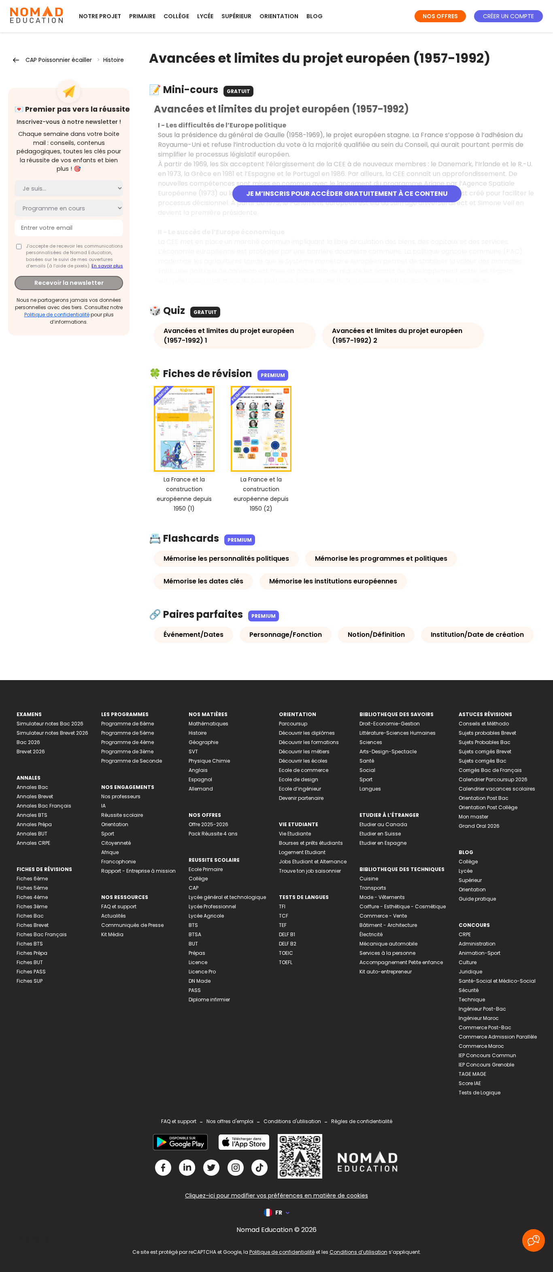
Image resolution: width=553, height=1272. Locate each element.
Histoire (113, 60)
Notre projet (100, 16)
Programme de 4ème (127, 742)
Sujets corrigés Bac (482, 760)
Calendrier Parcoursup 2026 (493, 779)
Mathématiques (208, 723)
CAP (193, 887)
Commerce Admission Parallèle (498, 1036)
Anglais (198, 770)
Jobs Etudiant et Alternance (313, 861)
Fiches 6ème (32, 878)
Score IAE (470, 1083)
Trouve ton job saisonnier (310, 870)
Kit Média (112, 934)
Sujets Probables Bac (484, 742)
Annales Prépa (34, 824)
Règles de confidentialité (361, 1121)
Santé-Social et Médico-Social (497, 980)
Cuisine (368, 878)
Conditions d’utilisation (358, 1252)
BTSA (195, 934)
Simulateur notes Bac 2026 (50, 723)
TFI (282, 906)
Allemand (201, 788)
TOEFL (285, 962)
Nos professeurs (120, 796)
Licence (198, 962)
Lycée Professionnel (212, 906)
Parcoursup (293, 723)
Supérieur (236, 16)
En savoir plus (107, 266)
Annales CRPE (33, 843)
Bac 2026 (28, 742)
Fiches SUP (30, 980)
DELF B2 (287, 943)
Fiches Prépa (32, 953)
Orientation (278, 16)
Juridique (470, 971)
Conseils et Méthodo (484, 723)
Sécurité (469, 990)
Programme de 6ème (127, 723)
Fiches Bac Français (42, 934)
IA (103, 805)
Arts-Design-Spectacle (388, 751)
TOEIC (286, 953)
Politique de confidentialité (56, 314)
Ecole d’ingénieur (300, 788)
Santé (366, 760)
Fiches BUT (30, 962)
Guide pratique (477, 898)
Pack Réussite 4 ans (213, 833)
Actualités (113, 915)
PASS (195, 990)
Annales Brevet (35, 796)
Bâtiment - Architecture (388, 925)
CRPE (465, 934)
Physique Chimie (209, 760)
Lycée (205, 16)
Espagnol (200, 779)
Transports (372, 887)
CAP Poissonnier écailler (59, 60)
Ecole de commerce (303, 770)
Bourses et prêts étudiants (311, 843)
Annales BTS (32, 815)
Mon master (473, 816)
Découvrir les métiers (304, 751)
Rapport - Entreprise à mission (138, 870)
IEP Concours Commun (487, 1055)
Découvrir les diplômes (307, 732)
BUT (193, 943)
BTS (193, 925)
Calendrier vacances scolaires (497, 788)
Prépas (197, 953)
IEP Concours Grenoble (486, 1064)
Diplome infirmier (209, 999)
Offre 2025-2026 (208, 824)
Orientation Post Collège (488, 807)
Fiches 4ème (32, 897)
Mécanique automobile (388, 943)
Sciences (370, 742)
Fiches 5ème (32, 887)
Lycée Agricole (206, 915)
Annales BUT (32, 833)
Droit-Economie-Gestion (389, 723)
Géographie (203, 742)
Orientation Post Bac (483, 798)
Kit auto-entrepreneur (385, 971)
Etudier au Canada (383, 824)
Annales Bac (32, 787)
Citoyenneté (116, 843)
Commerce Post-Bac (485, 1027)
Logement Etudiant (302, 852)
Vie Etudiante (295, 833)
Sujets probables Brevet (487, 732)
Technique (472, 999)
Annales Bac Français (44, 805)
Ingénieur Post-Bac (482, 1008)
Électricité (371, 934)
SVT (193, 751)
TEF (283, 925)
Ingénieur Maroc (479, 1018)
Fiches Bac (30, 915)
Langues (370, 788)
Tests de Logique (479, 1092)
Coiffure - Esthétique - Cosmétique (402, 906)
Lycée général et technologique (227, 897)
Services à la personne (387, 953)
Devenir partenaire (301, 798)
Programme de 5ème (127, 732)
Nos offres (440, 16)
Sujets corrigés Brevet (485, 751)
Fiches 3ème (32, 906)
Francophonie (118, 861)
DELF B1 (287, 934)
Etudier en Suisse (380, 833)
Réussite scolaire (122, 815)
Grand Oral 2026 (479, 826)
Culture (467, 962)
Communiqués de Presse (132, 925)
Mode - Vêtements (382, 897)
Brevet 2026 (31, 751)
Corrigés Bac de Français (490, 770)
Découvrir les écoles (303, 760)
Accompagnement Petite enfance (401, 962)
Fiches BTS (30, 943)
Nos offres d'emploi (229, 1121)
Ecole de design (298, 779)
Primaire (142, 16)
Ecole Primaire (206, 869)
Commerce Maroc (481, 1046)
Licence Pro (202, 971)
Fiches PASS (31, 971)
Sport (107, 833)
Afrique (110, 852)
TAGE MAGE (472, 1074)
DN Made (200, 980)
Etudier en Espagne (382, 843)
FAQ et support (118, 906)
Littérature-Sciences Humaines (397, 732)
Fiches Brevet (33, 925)
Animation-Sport (479, 953)
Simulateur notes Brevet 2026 (52, 732)
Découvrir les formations (309, 742)
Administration (477, 943)
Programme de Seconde (131, 760)
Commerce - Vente (383, 915)
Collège (176, 16)
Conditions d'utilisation (292, 1121)
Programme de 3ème (127, 751)
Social (367, 770)
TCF (283, 915)
